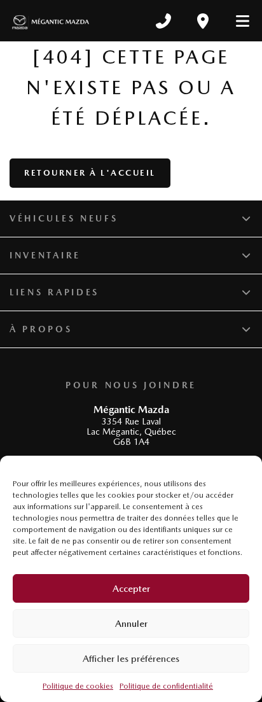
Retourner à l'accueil (90, 173)
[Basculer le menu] (237, 21)
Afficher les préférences (131, 658)
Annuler (131, 623)
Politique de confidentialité (166, 686)
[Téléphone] (163, 21)
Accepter (131, 588)
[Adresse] (203, 21)
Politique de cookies (78, 686)
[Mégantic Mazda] (50, 21)
